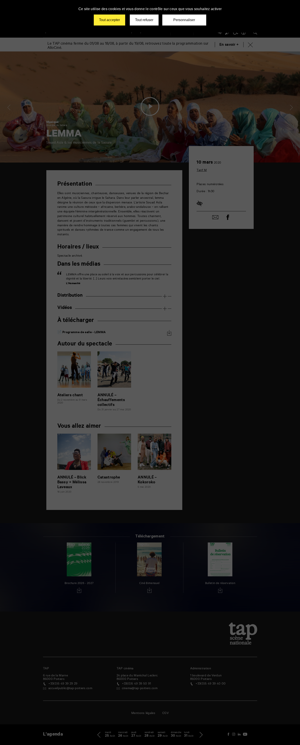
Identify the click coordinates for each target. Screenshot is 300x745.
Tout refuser (144, 20)
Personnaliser (184, 20)
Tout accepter (109, 20)
